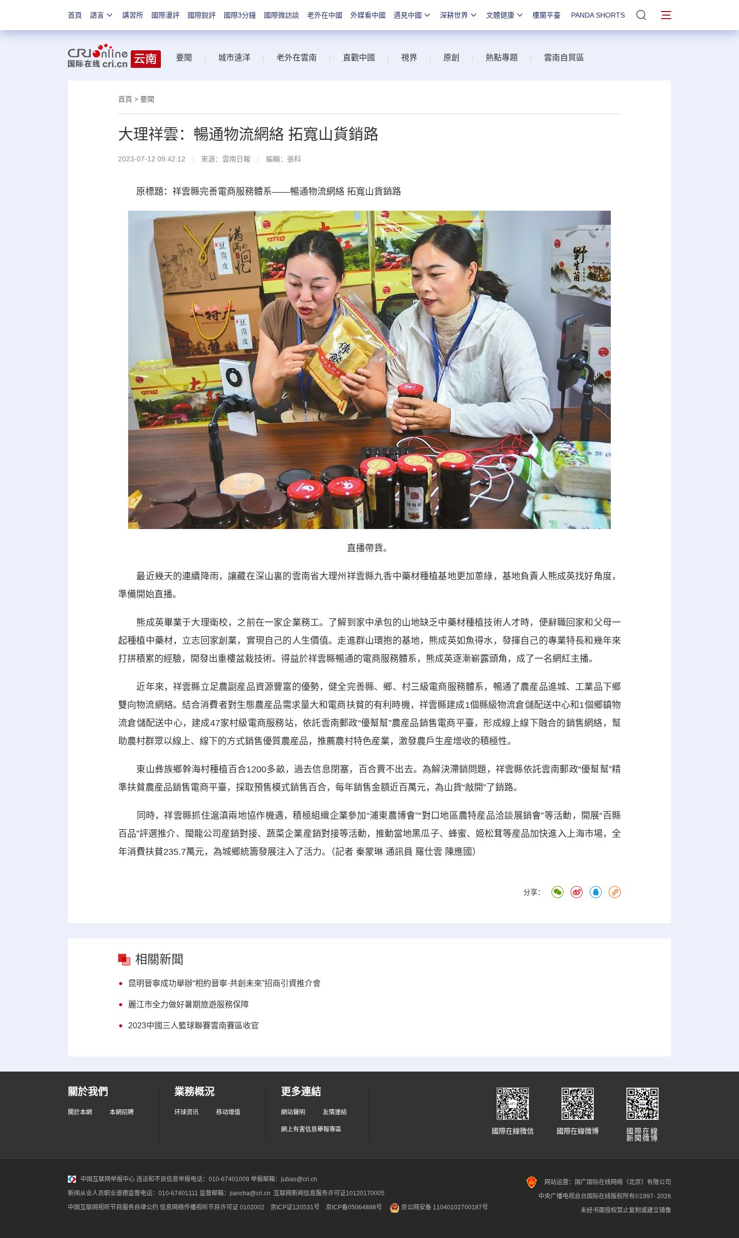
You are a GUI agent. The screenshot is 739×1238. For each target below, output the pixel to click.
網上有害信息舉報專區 (311, 1129)
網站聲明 (293, 1112)
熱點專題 (502, 57)
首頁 (75, 15)
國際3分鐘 (240, 15)
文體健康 (500, 15)
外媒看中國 (368, 15)
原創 (451, 57)
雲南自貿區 (564, 57)
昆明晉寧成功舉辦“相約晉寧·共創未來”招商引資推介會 (224, 983)
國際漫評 (165, 15)
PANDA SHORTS (598, 15)
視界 (409, 57)
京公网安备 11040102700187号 (444, 1207)
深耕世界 (454, 15)
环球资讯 (186, 1112)
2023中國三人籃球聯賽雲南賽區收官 (193, 1025)
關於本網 (80, 1112)
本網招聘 (122, 1112)
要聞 (184, 57)
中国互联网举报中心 (107, 1179)
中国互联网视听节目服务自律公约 (113, 1207)
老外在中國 (324, 15)
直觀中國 (359, 57)
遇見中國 (408, 15)
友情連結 (335, 1112)
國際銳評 (202, 15)
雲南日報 (236, 159)
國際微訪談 (281, 15)
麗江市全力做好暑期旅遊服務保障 (188, 1004)
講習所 (132, 15)
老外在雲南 (296, 57)
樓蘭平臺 (546, 15)
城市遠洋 (234, 57)
